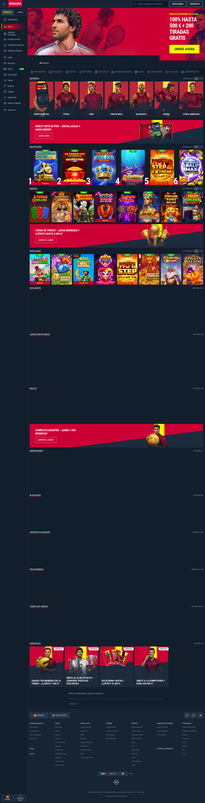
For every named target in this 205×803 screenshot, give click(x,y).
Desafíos (184, 735)
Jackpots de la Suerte (112, 731)
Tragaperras (36, 569)
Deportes (34, 78)
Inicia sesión (177, 4)
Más (130, 774)
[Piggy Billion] (193, 269)
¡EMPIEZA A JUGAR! (45, 440)
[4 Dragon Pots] (149, 269)
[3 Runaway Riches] (83, 207)
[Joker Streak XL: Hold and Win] (105, 269)
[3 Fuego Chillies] (40, 207)
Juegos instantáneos (61, 754)
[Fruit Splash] (193, 207)
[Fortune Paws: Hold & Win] (171, 207)
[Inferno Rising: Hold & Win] (105, 207)
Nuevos (33, 188)
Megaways (58, 746)
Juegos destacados (39, 334)
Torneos (184, 746)
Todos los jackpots (111, 738)
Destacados (36, 146)
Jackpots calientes (40, 532)
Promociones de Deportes (189, 731)
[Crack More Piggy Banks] (40, 269)
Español (40, 715)
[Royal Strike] (104, 167)
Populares (35, 251)
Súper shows (36, 450)
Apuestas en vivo (136, 731)
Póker (82, 754)
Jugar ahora (44, 136)
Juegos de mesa (59, 761)
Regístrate (195, 4)
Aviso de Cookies (161, 735)
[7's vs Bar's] (127, 207)
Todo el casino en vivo (87, 757)
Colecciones (185, 738)
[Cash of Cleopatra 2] (149, 207)
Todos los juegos (39, 606)
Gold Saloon (84, 731)
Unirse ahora (184, 49)
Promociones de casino (188, 727)
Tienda (184, 742)
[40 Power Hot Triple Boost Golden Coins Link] (75, 167)
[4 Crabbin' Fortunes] (133, 167)
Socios (32, 754)
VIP (183, 750)
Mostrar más (73, 704)
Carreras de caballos (137, 735)
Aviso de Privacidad (162, 727)
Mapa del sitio (33, 738)
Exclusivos (35, 288)
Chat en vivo (61, 715)
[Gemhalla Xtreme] (171, 269)
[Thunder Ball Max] (191, 167)
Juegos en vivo (59, 750)
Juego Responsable (162, 731)
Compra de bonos (60, 742)
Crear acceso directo (35, 735)
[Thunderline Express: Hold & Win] (45, 167)
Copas (184, 754)
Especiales (35, 643)
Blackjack (35, 495)
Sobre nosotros (34, 727)
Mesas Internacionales (87, 742)
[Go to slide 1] (40, 63)
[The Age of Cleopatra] (61, 207)
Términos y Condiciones (165, 748)
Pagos (32, 748)
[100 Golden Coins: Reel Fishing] (83, 269)
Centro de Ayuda (34, 731)
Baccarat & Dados (86, 750)
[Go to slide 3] (44, 63)
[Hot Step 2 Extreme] (162, 167)
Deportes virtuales (136, 738)
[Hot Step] (127, 269)
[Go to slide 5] (48, 63)
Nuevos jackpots (110, 735)
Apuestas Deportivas (137, 727)
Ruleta (33, 388)
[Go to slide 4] (46, 63)
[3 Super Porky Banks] (61, 269)
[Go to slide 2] (42, 63)
